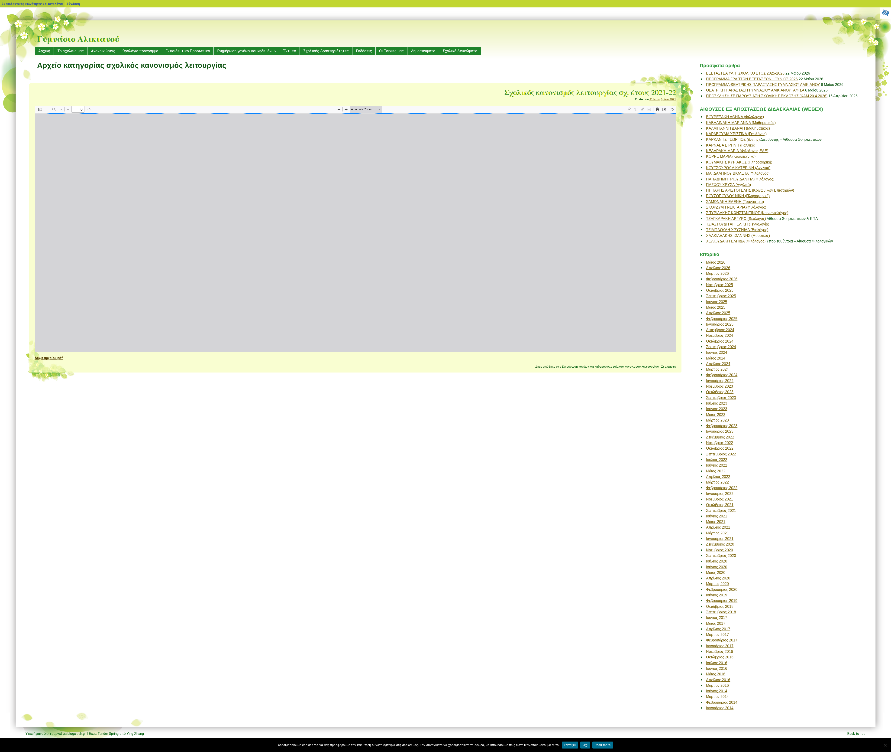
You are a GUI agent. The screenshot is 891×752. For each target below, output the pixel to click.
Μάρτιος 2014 (717, 696)
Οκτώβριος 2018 (719, 606)
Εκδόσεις (364, 51)
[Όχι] (885, 745)
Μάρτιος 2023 (717, 420)
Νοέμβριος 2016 (719, 651)
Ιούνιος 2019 (716, 595)
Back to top (856, 734)
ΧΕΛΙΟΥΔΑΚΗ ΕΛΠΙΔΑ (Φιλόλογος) (735, 241)
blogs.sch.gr (77, 734)
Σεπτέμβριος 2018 (721, 612)
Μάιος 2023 (715, 414)
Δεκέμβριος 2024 (720, 330)
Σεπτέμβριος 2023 (721, 398)
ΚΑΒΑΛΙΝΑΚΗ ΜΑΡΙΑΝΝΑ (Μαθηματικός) (741, 123)
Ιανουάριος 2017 (719, 646)
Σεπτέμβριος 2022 (721, 454)
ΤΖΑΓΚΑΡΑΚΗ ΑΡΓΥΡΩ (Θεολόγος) (736, 218)
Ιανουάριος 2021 (719, 538)
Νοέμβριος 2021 (719, 499)
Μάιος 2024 (715, 358)
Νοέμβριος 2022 (719, 443)
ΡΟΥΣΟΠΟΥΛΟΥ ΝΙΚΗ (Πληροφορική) (738, 196)
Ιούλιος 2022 (716, 460)
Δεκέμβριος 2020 (720, 544)
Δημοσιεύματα (423, 51)
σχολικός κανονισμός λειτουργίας (635, 366)
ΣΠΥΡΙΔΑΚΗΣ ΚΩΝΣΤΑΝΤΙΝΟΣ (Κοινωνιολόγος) (747, 213)
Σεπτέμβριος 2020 (721, 555)
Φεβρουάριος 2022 (721, 488)
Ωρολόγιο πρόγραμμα (140, 51)
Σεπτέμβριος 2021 (721, 510)
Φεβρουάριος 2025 (721, 319)
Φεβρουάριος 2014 (721, 702)
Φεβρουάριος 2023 (721, 426)
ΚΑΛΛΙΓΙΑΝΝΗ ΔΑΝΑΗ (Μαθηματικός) (738, 128)
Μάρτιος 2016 (717, 685)
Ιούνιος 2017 (716, 617)
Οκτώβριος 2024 (719, 341)
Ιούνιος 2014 (716, 691)
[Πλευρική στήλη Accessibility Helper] (885, 13)
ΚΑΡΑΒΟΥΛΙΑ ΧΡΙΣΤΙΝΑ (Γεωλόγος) (736, 134)
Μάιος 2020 (715, 572)
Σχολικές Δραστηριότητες (326, 51)
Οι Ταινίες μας (391, 51)
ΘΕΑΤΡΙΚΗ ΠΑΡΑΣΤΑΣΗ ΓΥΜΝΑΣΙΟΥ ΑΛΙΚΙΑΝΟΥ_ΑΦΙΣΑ (755, 90)
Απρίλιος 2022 (718, 476)
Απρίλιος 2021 (718, 527)
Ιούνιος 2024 (716, 352)
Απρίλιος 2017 (718, 629)
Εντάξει (570, 745)
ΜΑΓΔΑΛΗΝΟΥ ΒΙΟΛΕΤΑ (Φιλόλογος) (737, 173)
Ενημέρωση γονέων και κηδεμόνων (246, 51)
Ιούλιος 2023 (716, 403)
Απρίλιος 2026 (718, 268)
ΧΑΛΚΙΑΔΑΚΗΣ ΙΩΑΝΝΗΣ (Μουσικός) (738, 235)
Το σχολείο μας (70, 51)
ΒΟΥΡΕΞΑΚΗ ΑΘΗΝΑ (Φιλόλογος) (735, 117)
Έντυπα (290, 51)
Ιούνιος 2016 (716, 668)
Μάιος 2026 (715, 262)
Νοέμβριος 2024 (719, 335)
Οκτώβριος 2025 (719, 290)
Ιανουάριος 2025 (719, 324)
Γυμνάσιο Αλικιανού (78, 39)
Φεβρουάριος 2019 (721, 600)
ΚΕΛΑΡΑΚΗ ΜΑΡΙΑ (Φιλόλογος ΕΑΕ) (737, 151)
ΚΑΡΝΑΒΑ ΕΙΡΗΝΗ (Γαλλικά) (730, 145)
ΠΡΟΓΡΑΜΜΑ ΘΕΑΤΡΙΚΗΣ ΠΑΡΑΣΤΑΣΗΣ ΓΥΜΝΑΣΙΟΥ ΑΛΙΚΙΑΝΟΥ (763, 84)
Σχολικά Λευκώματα (459, 51)
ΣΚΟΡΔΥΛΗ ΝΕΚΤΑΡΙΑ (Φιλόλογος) (736, 207)
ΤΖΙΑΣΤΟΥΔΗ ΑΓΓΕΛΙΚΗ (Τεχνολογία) (737, 224)
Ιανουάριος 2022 (719, 493)
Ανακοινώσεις (103, 51)
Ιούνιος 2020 (716, 567)
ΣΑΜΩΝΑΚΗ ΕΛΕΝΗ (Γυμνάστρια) (735, 201)
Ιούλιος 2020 (716, 561)
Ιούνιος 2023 (716, 409)
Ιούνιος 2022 (716, 465)
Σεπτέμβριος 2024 (721, 347)
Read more (603, 745)
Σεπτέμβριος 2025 (721, 296)
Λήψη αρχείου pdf (49, 358)
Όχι (585, 745)
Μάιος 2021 (715, 522)
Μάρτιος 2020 (717, 584)
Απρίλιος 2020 (718, 578)
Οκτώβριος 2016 (719, 657)
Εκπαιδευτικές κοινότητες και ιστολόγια (32, 4)
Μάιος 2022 (715, 471)
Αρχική (44, 51)
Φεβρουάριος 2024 (721, 375)
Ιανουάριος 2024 (719, 381)
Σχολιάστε (668, 366)
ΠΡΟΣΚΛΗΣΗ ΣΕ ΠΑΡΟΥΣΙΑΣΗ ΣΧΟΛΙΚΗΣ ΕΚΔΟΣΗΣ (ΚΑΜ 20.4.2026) (766, 96)
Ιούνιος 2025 (716, 302)
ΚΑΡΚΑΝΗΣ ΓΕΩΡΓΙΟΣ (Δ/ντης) (733, 139)
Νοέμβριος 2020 (719, 550)
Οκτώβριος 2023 (719, 392)
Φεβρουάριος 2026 (721, 279)
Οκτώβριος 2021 (719, 505)
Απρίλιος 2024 (718, 364)
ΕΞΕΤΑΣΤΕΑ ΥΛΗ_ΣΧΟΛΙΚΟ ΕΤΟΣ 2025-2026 (745, 73)
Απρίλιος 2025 (718, 313)
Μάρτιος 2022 (717, 482)
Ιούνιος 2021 (716, 516)
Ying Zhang (135, 734)
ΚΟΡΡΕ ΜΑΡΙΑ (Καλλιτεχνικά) (730, 156)
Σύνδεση (73, 4)
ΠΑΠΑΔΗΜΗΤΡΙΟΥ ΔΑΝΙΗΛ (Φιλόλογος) (740, 179)
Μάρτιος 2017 (717, 634)
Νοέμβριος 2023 (719, 386)
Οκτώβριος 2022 (719, 448)
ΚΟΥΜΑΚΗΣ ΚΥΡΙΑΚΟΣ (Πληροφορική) (739, 162)
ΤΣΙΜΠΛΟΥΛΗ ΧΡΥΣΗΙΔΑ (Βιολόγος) (737, 230)
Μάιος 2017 (715, 623)
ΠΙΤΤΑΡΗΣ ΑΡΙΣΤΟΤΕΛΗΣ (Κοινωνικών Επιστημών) (750, 190)
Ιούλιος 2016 (716, 663)
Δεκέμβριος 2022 (720, 437)
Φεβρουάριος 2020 (721, 589)
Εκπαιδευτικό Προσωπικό (187, 51)
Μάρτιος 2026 (717, 273)
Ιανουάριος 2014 (719, 708)
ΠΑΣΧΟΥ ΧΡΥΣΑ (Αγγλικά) (728, 185)
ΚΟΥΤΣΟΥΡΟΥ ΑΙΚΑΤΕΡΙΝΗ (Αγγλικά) (738, 168)
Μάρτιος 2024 (717, 369)
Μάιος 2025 (715, 307)
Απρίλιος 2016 (718, 680)
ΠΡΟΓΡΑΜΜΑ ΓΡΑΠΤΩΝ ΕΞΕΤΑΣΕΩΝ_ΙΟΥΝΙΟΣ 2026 (752, 79)
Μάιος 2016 (715, 674)
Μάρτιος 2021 (717, 533)
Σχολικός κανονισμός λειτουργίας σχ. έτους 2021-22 (590, 92)
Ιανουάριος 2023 (719, 431)
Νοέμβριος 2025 (719, 285)
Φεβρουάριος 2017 (721, 640)
